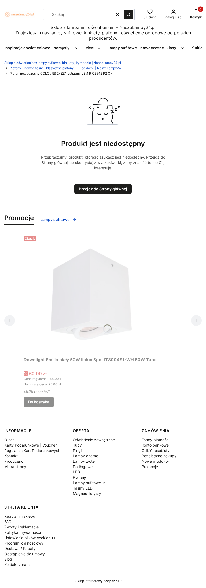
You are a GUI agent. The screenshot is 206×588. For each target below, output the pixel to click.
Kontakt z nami (17, 564)
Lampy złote (84, 461)
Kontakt (11, 456)
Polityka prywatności (22, 532)
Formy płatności (155, 439)
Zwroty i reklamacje (21, 527)
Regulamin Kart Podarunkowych (32, 450)
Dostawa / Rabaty (20, 548)
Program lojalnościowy (23, 543)
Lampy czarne (85, 456)
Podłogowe (83, 466)
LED (76, 472)
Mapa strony (15, 466)
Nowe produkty (155, 461)
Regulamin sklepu (19, 516)
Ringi (77, 450)
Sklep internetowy (97, 581)
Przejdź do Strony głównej (103, 189)
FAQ (8, 521)
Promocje (150, 466)
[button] (128, 14)
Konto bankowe (155, 445)
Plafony (79, 477)
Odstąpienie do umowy (24, 554)
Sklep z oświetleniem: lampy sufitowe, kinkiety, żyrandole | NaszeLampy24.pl (62, 63)
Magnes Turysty (87, 493)
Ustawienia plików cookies (27, 537)
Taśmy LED (83, 488)
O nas (9, 439)
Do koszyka (38, 402)
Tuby (77, 445)
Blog (8, 559)
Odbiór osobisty (156, 450)
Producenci (14, 461)
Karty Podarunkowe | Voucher (30, 445)
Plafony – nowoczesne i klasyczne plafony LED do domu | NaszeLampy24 (65, 68)
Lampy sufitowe (87, 482)
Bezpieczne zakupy (159, 456)
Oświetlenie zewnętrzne (94, 439)
